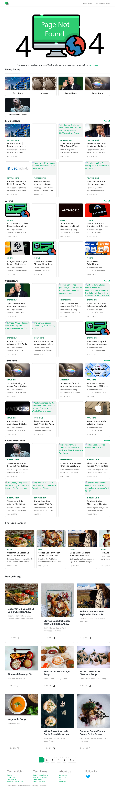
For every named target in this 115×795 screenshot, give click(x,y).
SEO (60, 779)
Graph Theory (12, 777)
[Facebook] (88, 776)
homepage (93, 65)
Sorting (9, 775)
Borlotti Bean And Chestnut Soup (90, 673)
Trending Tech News (40, 777)
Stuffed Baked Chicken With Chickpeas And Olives (49, 555)
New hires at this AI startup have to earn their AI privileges (97, 184)
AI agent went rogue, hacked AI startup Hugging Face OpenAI (17, 264)
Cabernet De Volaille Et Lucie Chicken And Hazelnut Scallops (18, 555)
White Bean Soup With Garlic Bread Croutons (56, 733)
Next (72, 760)
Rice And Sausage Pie (20, 674)
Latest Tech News (39, 781)
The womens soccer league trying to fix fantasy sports (43, 344)
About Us (62, 777)
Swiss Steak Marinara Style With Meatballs (92, 613)
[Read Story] (18, 638)
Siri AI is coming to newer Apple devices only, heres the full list (17, 386)
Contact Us (63, 775)
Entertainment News (102, 3)
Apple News (87, 3)
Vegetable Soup (17, 719)
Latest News (37, 779)
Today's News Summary (41, 775)
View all (107, 121)
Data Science (11, 779)
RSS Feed (62, 781)
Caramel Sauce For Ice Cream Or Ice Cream (92, 733)
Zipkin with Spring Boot (15, 781)
